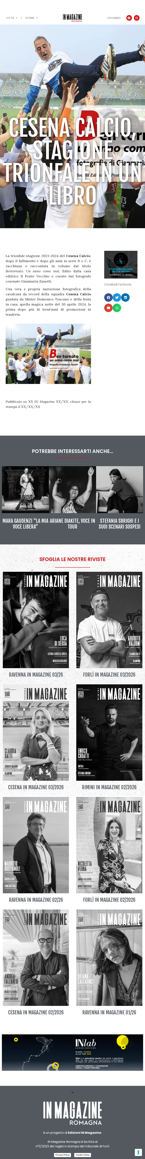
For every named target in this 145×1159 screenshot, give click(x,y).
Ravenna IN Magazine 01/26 (109, 1012)
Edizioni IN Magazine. (85, 1133)
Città (10, 18)
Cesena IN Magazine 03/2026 (36, 787)
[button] (108, 297)
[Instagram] (137, 18)
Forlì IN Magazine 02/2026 (109, 900)
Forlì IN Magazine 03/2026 (109, 675)
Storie (29, 18)
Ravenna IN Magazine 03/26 (36, 675)
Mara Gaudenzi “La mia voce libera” (25, 524)
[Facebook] (129, 18)
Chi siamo (114, 18)
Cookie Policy (82, 1155)
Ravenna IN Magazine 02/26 (36, 900)
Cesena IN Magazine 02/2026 (36, 1012)
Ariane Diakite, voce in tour (72, 524)
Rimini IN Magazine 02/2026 (109, 787)
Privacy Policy (62, 1155)
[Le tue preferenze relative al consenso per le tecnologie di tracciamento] (138, 1152)
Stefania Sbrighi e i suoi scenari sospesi (119, 524)
